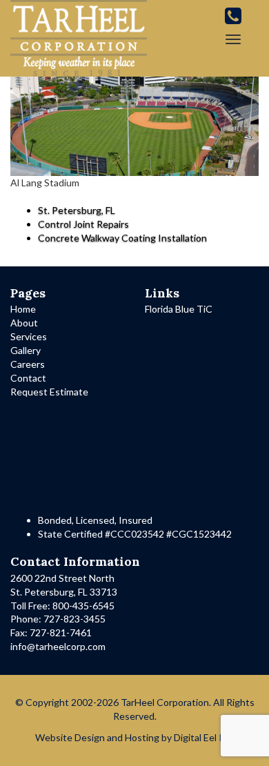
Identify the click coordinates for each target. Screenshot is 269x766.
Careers (27, 364)
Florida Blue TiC (178, 309)
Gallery (25, 350)
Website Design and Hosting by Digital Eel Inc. (135, 737)
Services (28, 336)
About (24, 322)
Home (23, 309)
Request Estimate (49, 391)
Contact (28, 378)
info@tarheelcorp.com (58, 646)
